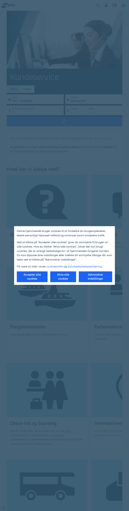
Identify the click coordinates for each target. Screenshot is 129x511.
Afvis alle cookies (63, 276)
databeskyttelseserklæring (85, 266)
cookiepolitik (54, 266)
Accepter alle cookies (32, 276)
